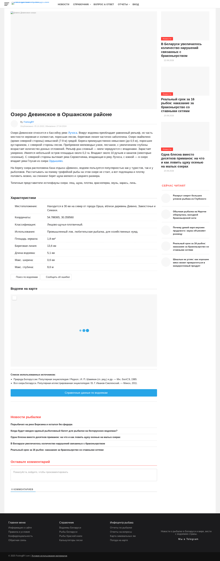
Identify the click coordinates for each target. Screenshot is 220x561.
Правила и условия (19, 531)
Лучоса (72, 132)
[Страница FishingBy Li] (70, 557)
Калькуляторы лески (70, 540)
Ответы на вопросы (121, 531)
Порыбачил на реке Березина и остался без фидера (41, 424)
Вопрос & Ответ (104, 4)
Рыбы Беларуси (68, 531)
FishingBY (29, 122)
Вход (136, 4)
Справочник (81, 4)
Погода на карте (119, 540)
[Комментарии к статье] (155, 122)
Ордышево (55, 161)
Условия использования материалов (49, 556)
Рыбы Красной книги (70, 536)
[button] (186, 539)
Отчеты (123, 4)
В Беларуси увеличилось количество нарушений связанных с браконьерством (58, 443)
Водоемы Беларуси (70, 527)
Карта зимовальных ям (123, 536)
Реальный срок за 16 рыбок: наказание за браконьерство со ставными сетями (57, 449)
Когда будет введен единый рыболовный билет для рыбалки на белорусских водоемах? (64, 430)
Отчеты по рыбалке (121, 527)
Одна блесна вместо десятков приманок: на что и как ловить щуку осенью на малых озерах (65, 437)
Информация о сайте (20, 527)
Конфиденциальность (20, 536)
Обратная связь (17, 540)
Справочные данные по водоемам (86, 392)
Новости (63, 4)
